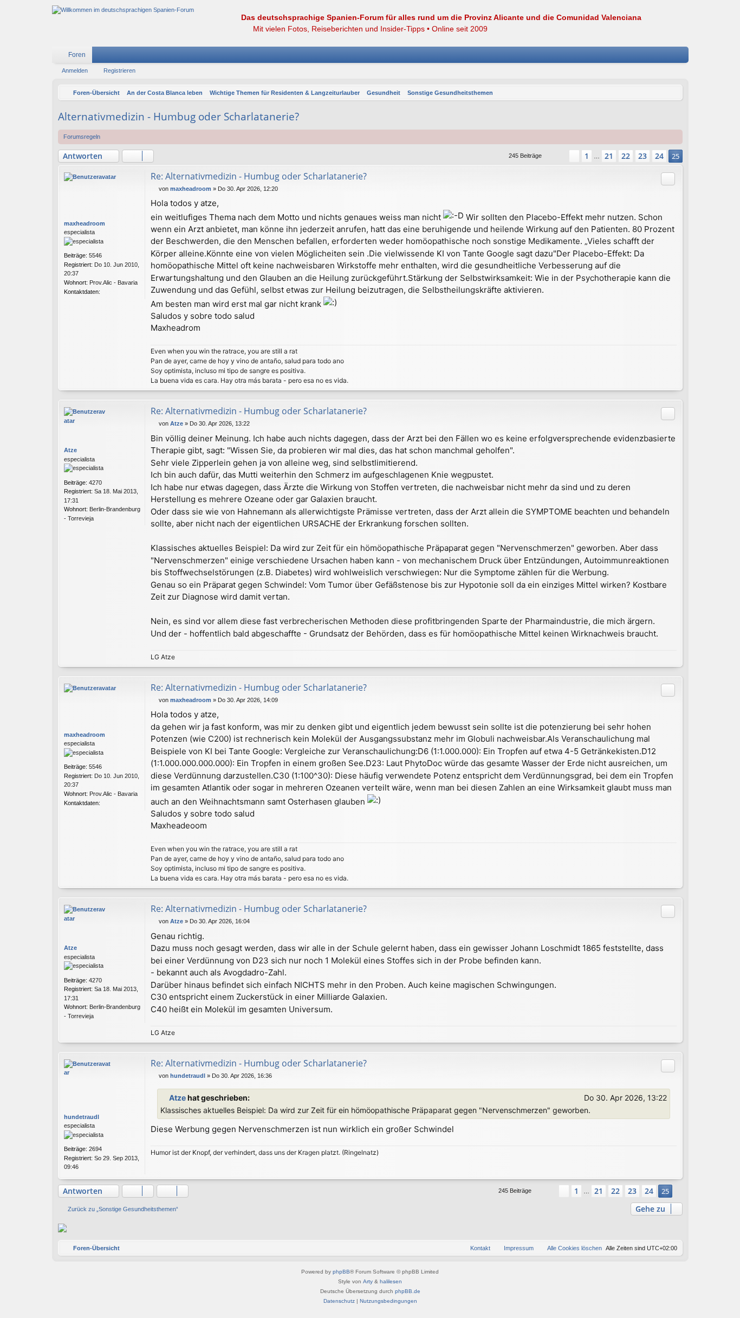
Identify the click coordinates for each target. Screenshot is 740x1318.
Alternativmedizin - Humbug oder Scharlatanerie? (178, 117)
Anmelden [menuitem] (666, 57)
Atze (70, 450)
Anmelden (75, 70)
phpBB (341, 1272)
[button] (555, 156)
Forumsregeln (81, 136)
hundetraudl (81, 1117)
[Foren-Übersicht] (123, 10)
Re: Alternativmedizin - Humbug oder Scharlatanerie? (259, 176)
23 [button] (642, 156)
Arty (368, 1281)
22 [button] (625, 156)
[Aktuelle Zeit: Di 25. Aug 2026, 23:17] (671, 93)
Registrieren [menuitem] (683, 57)
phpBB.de (407, 1291)
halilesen (391, 1281)
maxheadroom (84, 223)
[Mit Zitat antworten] (668, 178)
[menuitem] (648, 55)
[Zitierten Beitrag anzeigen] (256, 1098)
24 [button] (659, 156)
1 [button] (587, 156)
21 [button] (609, 156)
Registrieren (119, 70)
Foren (77, 55)
